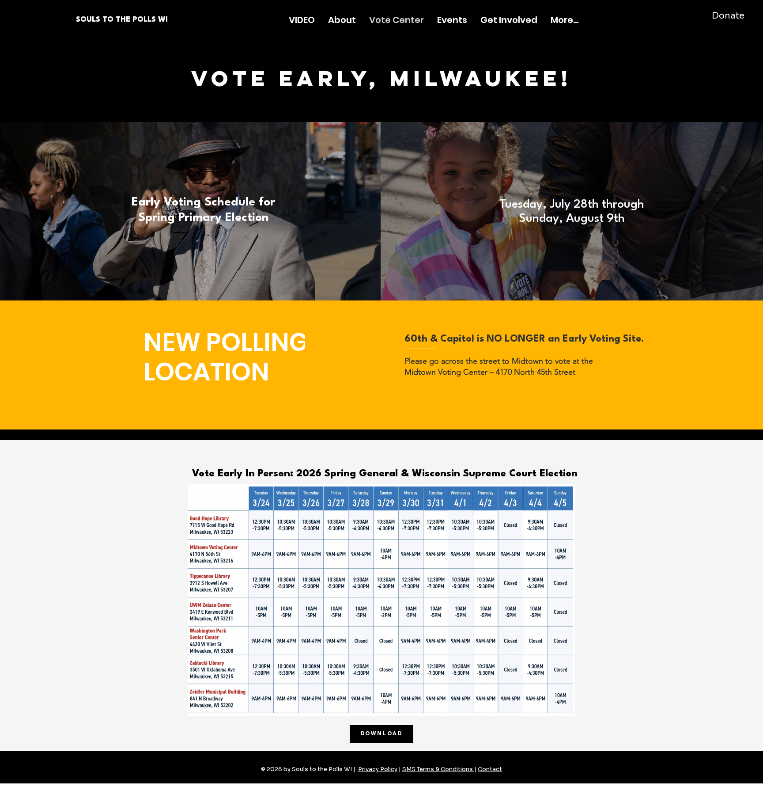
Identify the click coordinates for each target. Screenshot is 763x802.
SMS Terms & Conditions (438, 769)
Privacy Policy (377, 769)
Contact (490, 769)
